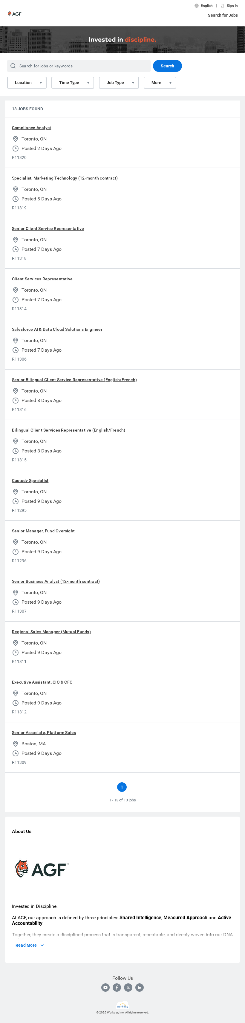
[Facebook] (117, 987)
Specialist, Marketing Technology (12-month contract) (65, 178)
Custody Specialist (30, 480)
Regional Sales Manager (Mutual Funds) (51, 631)
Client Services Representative (42, 278)
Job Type (115, 82)
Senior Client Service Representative (48, 228)
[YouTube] (105, 987)
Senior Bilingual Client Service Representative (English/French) (74, 379)
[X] (128, 987)
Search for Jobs (223, 15)
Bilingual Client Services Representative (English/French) (68, 430)
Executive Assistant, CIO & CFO (42, 682)
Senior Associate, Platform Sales (44, 732)
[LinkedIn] (139, 987)
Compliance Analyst (31, 127)
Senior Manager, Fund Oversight (43, 531)
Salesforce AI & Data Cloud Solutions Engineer (57, 329)
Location (23, 82)
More (156, 82)
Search (167, 66)
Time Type (69, 82)
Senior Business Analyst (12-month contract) (56, 581)
